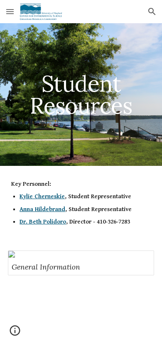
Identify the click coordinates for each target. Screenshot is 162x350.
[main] (81, 94)
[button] (10, 11)
